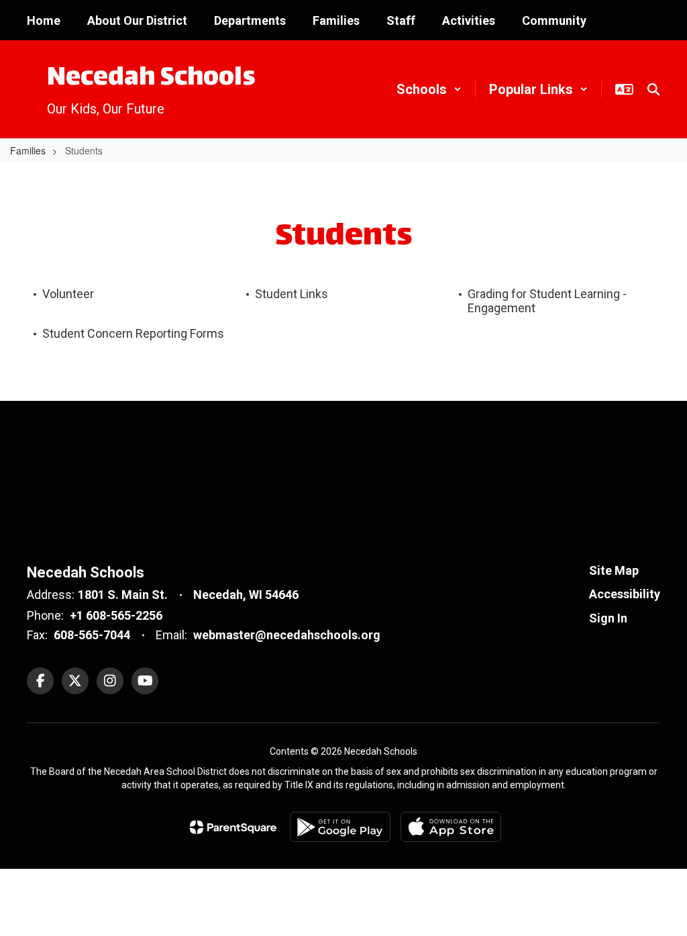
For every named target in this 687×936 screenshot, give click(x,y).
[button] (429, 89)
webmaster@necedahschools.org (286, 635)
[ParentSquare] (233, 827)
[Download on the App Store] (451, 827)
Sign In (608, 618)
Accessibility (624, 594)
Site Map (614, 570)
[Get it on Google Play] (340, 827)
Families (28, 150)
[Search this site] (653, 89)
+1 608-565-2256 (116, 615)
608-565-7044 (92, 635)
